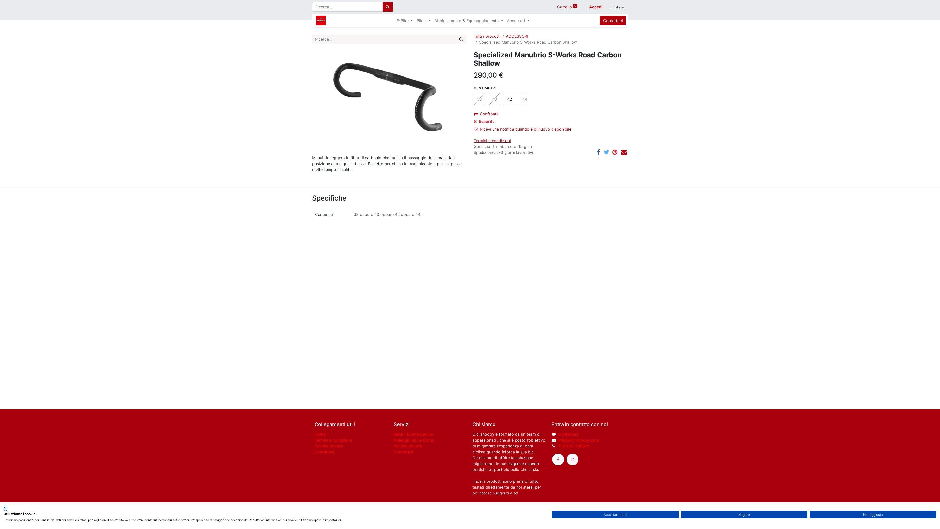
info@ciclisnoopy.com (578, 440)
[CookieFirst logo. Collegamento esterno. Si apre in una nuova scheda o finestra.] (5, 509)
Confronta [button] (489, 113)
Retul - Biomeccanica (413, 434)
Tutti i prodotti (487, 36)
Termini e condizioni (333, 440)
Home (320, 434)
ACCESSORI (517, 36)
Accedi (595, 6)
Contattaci (613, 20)
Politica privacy (329, 446)
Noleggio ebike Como (414, 440)
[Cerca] (388, 7)
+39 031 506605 (574, 446)
